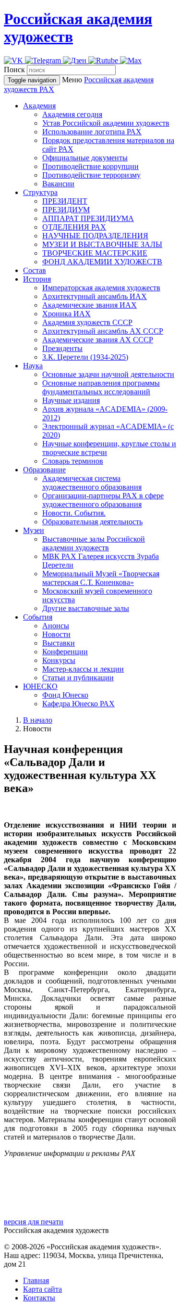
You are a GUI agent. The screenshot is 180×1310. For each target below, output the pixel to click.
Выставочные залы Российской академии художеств (93, 543)
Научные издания (71, 400)
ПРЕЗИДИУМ (66, 210)
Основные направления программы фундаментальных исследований (101, 387)
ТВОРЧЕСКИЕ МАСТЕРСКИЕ (94, 253)
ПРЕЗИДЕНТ (64, 201)
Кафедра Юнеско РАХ (78, 704)
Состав (34, 270)
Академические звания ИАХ (89, 305)
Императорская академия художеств (101, 288)
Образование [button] (44, 470)
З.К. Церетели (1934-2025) (85, 357)
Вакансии (58, 184)
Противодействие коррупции (90, 166)
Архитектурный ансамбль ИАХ (94, 296)
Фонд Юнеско (65, 695)
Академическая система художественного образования (92, 482)
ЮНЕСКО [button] (40, 686)
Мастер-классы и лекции (83, 669)
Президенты (62, 348)
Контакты (39, 1298)
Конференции (65, 652)
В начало (37, 720)
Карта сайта (42, 1289)
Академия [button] (39, 106)
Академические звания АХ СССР (97, 340)
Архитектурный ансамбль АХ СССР (102, 331)
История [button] (37, 279)
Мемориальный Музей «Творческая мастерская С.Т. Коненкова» (100, 578)
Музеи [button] (33, 530)
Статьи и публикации (78, 678)
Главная (36, 1280)
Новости (56, 634)
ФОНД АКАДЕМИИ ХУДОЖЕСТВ (102, 262)
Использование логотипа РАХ (92, 132)
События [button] (37, 617)
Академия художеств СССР (87, 322)
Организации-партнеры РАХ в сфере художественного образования (103, 500)
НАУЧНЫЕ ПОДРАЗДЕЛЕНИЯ (95, 236)
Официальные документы (85, 158)
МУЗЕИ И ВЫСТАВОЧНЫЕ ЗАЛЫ (102, 244)
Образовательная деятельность (92, 522)
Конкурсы (58, 660)
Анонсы (55, 626)
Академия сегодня (72, 114)
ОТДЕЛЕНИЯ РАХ (74, 227)
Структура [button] (40, 192)
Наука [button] (33, 366)
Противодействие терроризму (91, 175)
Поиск (14, 69)
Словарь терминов (72, 461)
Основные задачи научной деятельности (108, 374)
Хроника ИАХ (66, 314)
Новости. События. (74, 513)
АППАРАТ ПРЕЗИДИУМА (88, 218)
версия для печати (33, 1222)
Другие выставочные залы (85, 608)
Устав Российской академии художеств (105, 123)
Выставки (58, 643)
